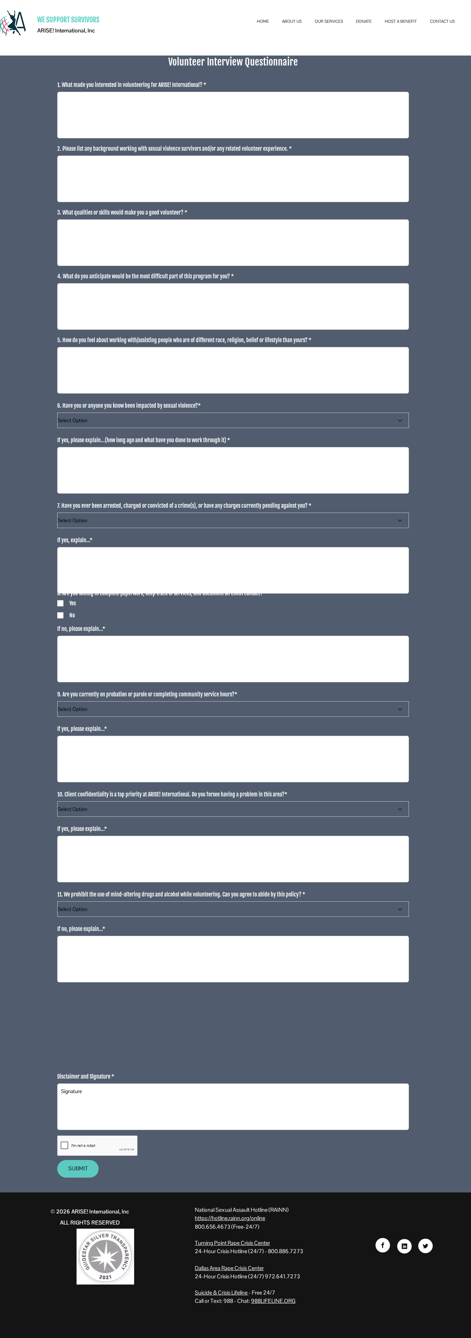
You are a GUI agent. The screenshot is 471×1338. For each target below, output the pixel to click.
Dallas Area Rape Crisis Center (229, 1268)
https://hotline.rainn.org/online (230, 1218)
